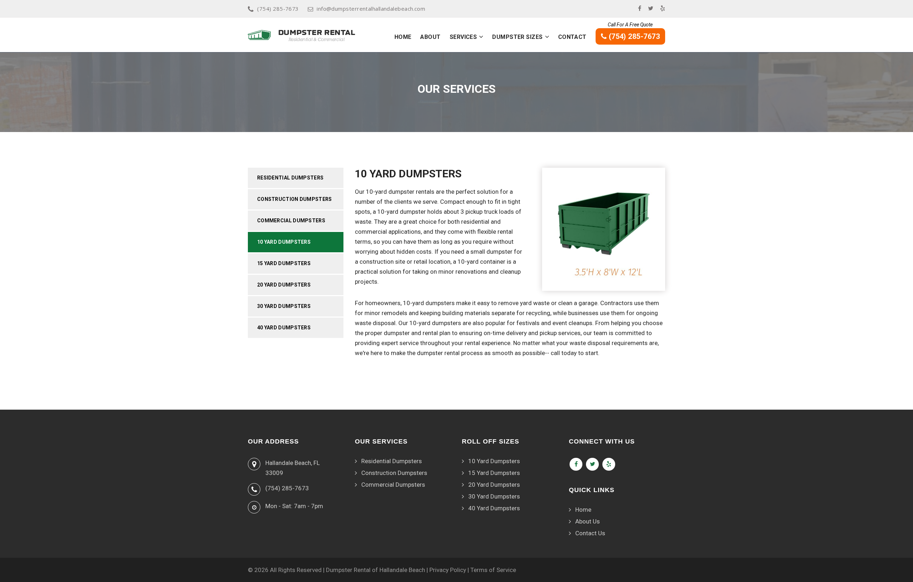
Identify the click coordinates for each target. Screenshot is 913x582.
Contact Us (590, 533)
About (430, 37)
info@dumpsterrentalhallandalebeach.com (371, 8)
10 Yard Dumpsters (284, 242)
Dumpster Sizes (517, 37)
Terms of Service (493, 569)
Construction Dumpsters (294, 199)
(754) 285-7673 (278, 8)
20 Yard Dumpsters (284, 285)
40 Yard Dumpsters (284, 327)
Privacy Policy (447, 569)
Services (463, 37)
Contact (572, 37)
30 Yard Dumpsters (284, 306)
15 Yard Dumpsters (284, 263)
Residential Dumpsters (290, 178)
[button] (481, 37)
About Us (587, 521)
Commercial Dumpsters (291, 220)
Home (403, 37)
